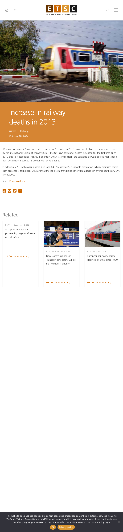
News (12, 131)
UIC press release (17, 181)
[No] (119, 522)
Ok (53, 527)
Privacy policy (66, 527)
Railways (24, 131)
